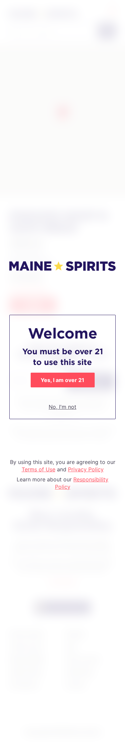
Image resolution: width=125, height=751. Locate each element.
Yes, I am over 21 (62, 380)
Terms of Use (38, 469)
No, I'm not (62, 406)
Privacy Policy (86, 469)
